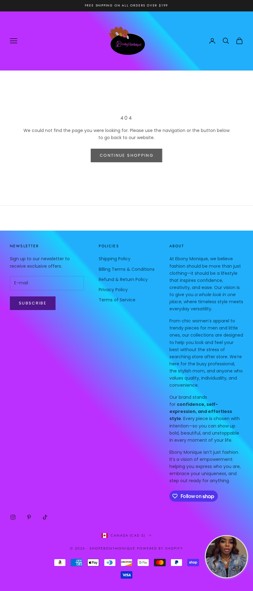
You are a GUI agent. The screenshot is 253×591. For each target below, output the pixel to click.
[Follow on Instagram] (13, 517)
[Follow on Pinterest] (29, 517)
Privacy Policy (113, 290)
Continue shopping (126, 155)
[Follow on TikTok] (45, 517)
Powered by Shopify (160, 548)
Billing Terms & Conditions (127, 269)
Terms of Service (117, 300)
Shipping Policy (115, 259)
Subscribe (33, 303)
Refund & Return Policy (123, 279)
